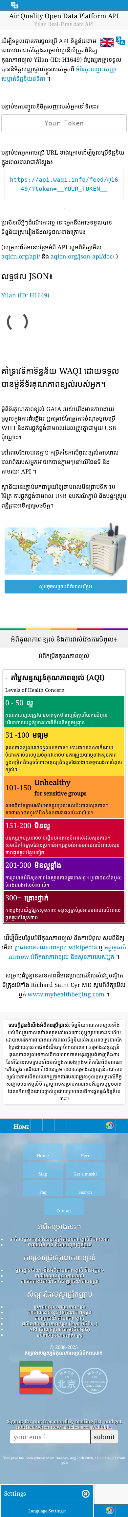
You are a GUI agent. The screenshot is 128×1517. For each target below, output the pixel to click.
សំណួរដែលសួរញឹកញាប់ (60, 1294)
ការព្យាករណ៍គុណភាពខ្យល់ (59, 1318)
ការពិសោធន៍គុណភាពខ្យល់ (59, 1275)
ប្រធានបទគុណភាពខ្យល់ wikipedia (55, 947)
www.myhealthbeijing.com (66, 994)
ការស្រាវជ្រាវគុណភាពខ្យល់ (60, 1257)
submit (104, 1437)
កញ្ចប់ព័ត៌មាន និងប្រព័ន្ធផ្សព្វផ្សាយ (60, 1244)
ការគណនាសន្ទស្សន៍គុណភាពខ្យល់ (60, 1312)
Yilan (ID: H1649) (25, 295)
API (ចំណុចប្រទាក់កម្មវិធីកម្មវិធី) (59, 1329)
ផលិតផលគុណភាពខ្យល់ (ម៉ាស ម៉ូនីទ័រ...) (59, 1323)
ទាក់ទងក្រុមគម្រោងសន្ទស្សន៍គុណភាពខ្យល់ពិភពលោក (60, 1239)
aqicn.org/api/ (20, 256)
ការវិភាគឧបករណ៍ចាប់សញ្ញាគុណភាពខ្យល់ (60, 1281)
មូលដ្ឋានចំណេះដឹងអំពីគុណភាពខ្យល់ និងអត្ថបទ (59, 1270)
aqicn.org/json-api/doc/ (82, 256)
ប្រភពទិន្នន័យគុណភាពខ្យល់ (60, 1306)
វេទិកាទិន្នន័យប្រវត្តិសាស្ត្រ (60, 1334)
